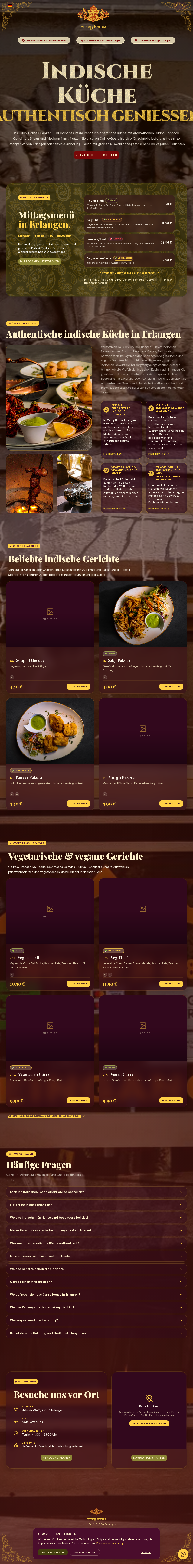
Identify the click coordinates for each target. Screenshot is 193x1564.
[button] (50, 637)
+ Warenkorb (78, 686)
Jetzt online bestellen (96, 155)
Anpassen (146, 1552)
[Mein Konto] (176, 6)
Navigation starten (149, 1457)
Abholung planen (57, 1457)
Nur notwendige (85, 1552)
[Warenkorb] (183, 6)
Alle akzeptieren (53, 1552)
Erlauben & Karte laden (149, 1423)
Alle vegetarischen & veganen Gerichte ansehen (44, 1116)
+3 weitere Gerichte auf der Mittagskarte (127, 272)
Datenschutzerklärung (110, 1543)
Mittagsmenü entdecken (39, 261)
